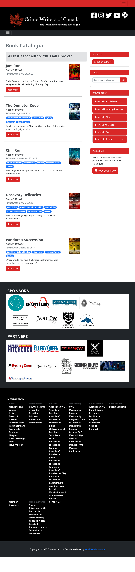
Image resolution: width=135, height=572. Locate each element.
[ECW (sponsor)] (16, 302)
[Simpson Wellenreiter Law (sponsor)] (20, 320)
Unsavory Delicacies (23, 194)
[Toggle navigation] (124, 3)
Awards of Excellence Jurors (54, 454)
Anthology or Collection (16, 211)
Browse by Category (105, 124)
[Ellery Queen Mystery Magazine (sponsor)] (46, 348)
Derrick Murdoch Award (57, 491)
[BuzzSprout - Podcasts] (125, 15)
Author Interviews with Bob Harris (37, 508)
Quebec (26, 122)
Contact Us (55, 501)
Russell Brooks (14, 70)
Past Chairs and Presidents (17, 427)
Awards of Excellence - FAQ (57, 472)
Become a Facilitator (94, 415)
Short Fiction (12, 207)
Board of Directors (14, 418)
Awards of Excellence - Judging (55, 444)
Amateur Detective (14, 163)
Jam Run (13, 65)
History (13, 413)
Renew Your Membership (35, 421)
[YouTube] (116, 15)
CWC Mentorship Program (75, 410)
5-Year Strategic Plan (17, 440)
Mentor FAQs (76, 435)
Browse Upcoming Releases (109, 109)
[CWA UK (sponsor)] (94, 348)
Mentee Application (75, 450)
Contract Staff (16, 422)
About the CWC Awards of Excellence (57, 410)
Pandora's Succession (24, 239)
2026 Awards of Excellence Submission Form (57, 434)
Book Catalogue (25, 45)
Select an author (102, 61)
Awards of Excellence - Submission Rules (55, 421)
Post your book (106, 170)
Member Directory (14, 503)
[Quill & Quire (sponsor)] (46, 365)
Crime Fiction (37, 118)
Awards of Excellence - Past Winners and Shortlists (56, 481)
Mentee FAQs (76, 444)
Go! (123, 80)
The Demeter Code (22, 105)
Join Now (33, 416)
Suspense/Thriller (14, 122)
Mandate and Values (16, 408)
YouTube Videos (37, 520)
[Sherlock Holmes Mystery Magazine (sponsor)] (86, 365)
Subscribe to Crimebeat (35, 532)
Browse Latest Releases (107, 101)
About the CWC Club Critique (97, 408)
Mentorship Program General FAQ (75, 429)
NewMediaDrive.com (95, 549)
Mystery (49, 118)
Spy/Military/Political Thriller (18, 118)
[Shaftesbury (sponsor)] (38, 302)
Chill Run (14, 150)
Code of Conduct (93, 427)
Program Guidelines (94, 421)
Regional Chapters (13, 434)
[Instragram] (101, 15)
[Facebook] (94, 15)
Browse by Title (102, 117)
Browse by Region (104, 139)
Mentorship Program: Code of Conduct (77, 419)
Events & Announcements (37, 526)
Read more (13, 89)
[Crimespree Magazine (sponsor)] (73, 348)
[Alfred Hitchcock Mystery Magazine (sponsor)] (20, 348)
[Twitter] (108, 15)
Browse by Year (102, 131)
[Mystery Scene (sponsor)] (20, 365)
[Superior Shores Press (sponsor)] (86, 320)
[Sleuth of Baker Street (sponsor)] (66, 365)
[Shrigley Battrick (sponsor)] (64, 302)
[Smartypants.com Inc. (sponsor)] (20, 378)
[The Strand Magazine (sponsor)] (113, 365)
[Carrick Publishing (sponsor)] (68, 320)
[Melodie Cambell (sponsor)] (90, 302)
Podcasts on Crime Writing (36, 516)
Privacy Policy (16, 444)
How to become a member (37, 408)
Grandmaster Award (56, 497)
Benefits (33, 413)
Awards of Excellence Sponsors (54, 463)
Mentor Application (75, 440)
